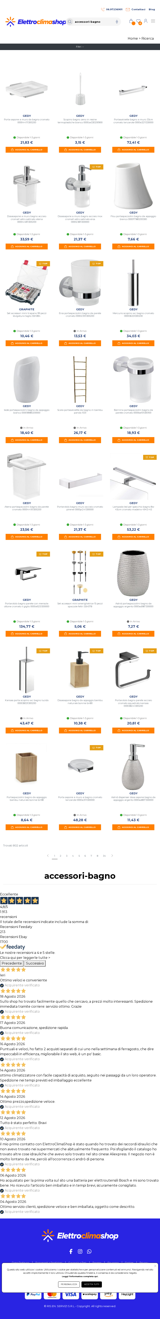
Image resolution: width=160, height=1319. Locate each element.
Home (133, 38)
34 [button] (104, 855)
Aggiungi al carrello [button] (28, 149)
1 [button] (54, 855)
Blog (152, 9)
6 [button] (85, 855)
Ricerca (147, 38)
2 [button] (60, 855)
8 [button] (97, 855)
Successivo (35, 963)
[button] (112, 856)
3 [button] (66, 855)
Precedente (12, 963)
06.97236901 (114, 9)
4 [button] (73, 855)
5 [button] (79, 855)
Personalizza (69, 1284)
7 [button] (91, 855)
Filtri (78, 46)
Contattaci (138, 9)
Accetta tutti (91, 1284)
